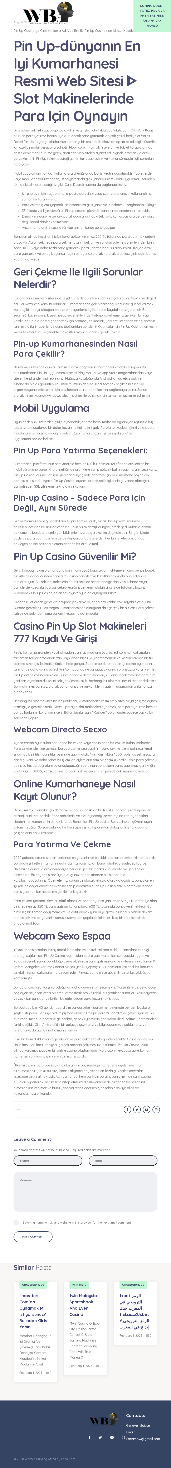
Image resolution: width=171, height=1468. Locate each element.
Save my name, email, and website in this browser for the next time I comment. (77, 1222)
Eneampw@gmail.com (143, 1439)
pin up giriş (102, 1076)
